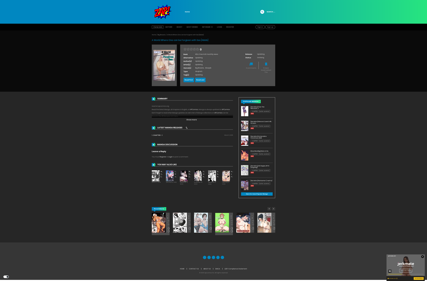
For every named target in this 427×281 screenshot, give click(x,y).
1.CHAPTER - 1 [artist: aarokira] (260, 111)
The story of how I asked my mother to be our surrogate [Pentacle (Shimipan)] (273, 217)
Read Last (200, 80)
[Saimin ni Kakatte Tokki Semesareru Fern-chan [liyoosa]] (198, 176)
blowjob (208, 68)
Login (219, 27)
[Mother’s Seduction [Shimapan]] (156, 176)
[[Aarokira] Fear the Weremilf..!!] (244, 111)
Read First (189, 80)
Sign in (260, 27)
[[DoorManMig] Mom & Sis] (244, 155)
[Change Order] (186, 127)
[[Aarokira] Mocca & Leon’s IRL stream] (244, 126)
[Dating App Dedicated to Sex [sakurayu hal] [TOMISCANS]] (212, 176)
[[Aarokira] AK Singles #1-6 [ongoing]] (244, 170)
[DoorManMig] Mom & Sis (259, 151)
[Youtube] (213, 257)
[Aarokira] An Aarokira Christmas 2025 (259, 137)
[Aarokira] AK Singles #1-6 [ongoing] (260, 166)
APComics (194, 109)
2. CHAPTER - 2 (169, 231)
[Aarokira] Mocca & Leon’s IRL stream (261, 122)
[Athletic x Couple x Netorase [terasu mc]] (226, 176)
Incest (179, 27)
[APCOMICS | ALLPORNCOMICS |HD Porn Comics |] (162, 12)
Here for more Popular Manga (257, 194)
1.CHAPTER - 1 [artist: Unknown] (211, 228)
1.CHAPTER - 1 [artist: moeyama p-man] (253, 228)
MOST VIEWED (192, 27)
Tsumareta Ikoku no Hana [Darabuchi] (167, 217)
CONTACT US (194, 269)
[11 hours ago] (252, 113)
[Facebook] (204, 257)
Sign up (270, 27)
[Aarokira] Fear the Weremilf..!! (257, 107)
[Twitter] (209, 257)
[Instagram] (222, 257)
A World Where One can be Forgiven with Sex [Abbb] (185, 35)
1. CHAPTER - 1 (157, 135)
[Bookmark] (266, 64)
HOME (182, 269)
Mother (168, 27)
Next (273, 208)
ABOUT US (207, 269)
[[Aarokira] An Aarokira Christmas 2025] (244, 140)
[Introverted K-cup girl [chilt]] (170, 176)
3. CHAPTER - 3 (169, 228)
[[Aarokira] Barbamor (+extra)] (244, 185)
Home (187, 12)
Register (230, 27)
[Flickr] (218, 257)
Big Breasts (162, 35)
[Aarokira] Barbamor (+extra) (261, 181)
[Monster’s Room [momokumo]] (184, 176)
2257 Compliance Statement (236, 269)
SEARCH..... (271, 12)
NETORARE (206, 27)
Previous (269, 208)
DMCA (217, 269)
